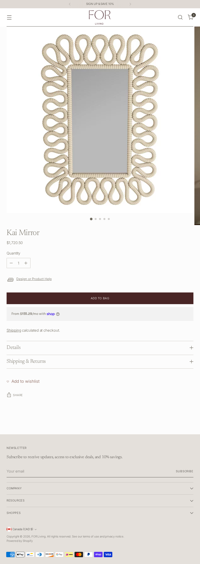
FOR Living (38, 536)
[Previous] (69, 4)
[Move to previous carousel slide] (178, 425)
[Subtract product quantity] (11, 263)
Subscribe (184, 471)
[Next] (130, 4)
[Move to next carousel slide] (189, 425)
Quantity (13, 253)
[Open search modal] (180, 17)
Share (18, 395)
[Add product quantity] (25, 263)
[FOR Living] (100, 17)
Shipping (14, 330)
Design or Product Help (34, 279)
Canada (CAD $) (22, 529)
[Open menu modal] (9, 17)
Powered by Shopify (20, 541)
